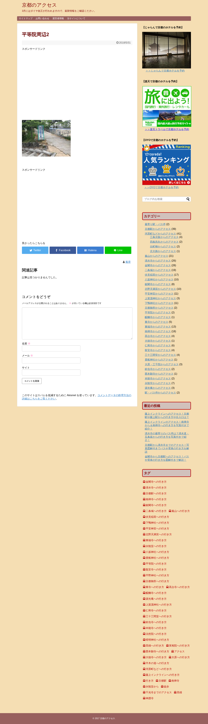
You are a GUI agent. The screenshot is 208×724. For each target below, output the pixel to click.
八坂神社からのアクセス (159, 279)
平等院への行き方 (156, 563)
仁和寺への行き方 (156, 610)
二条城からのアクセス (158, 270)
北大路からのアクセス (163, 251)
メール (27, 355)
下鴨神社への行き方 (157, 522)
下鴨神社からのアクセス (159, 303)
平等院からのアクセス (158, 312)
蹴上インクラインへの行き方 (163, 674)
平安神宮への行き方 (157, 528)
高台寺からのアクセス (158, 336)
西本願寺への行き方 (157, 651)
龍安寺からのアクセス (158, 350)
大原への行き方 (181, 657)
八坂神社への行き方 (157, 552)
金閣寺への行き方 (156, 481)
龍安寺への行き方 (156, 569)
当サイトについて (76, 18)
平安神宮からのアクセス (159, 293)
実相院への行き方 (179, 645)
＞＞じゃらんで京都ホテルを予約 (165, 70)
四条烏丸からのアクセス (164, 241)
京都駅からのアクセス (158, 229)
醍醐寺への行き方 (156, 593)
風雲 (128, 262)
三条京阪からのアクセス (164, 237)
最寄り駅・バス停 (155, 224)
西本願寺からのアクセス (159, 373)
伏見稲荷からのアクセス (159, 274)
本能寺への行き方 (156, 628)
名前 (26, 343)
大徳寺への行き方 (156, 657)
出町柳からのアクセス (163, 246)
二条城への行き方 (156, 511)
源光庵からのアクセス (158, 388)
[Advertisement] (77, 84)
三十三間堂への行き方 (159, 616)
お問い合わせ (42, 18)
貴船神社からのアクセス (159, 359)
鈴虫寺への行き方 (156, 622)
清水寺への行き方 (156, 487)
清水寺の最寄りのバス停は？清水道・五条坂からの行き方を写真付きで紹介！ (167, 437)
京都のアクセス (39, 5)
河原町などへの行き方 (159, 669)
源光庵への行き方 (156, 598)
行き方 (150, 680)
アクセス (179, 651)
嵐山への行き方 (181, 511)
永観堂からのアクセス (158, 383)
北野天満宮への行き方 (159, 534)
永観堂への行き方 (156, 546)
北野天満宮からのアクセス (160, 289)
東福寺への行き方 (156, 540)
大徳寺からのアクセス (158, 340)
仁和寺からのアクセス (158, 345)
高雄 (179, 692)
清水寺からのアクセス (158, 260)
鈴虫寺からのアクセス (158, 369)
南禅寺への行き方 (156, 499)
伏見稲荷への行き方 (157, 516)
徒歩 (166, 686)
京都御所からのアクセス (159, 307)
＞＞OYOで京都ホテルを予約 (161, 187)
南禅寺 (175, 680)
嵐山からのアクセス (156, 256)
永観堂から (152, 686)
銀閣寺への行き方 (156, 505)
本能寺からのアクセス (158, 378)
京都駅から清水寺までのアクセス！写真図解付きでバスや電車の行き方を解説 (167, 448)
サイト (26, 367)
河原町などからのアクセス (160, 233)
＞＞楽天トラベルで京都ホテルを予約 (167, 129)
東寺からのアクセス (156, 322)
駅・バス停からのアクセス (160, 392)
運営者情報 (58, 18)
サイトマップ (25, 18)
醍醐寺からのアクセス (158, 317)
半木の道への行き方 (157, 663)
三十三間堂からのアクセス (160, 355)
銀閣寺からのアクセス (158, 284)
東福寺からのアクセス (158, 326)
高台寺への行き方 (179, 587)
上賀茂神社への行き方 (159, 604)
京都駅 (162, 680)
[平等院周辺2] (90, 250)
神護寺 (150, 698)
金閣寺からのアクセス (158, 265)
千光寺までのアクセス (159, 692)
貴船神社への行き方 (157, 557)
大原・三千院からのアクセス (162, 364)
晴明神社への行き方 (157, 639)
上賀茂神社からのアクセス (160, 298)
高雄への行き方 (155, 645)
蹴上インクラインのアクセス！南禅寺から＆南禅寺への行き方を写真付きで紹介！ (167, 425)
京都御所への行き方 (157, 581)
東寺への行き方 (155, 587)
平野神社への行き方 (157, 575)
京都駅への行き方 (156, 493)
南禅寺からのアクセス (158, 331)
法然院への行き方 (156, 633)
